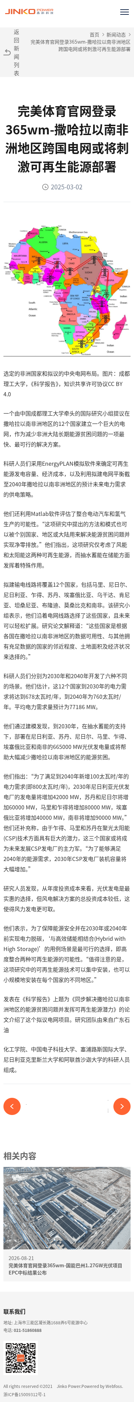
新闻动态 (116, 34)
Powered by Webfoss (101, 1386)
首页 (94, 34)
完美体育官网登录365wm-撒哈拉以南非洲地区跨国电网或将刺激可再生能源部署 (81, 45)
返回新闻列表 (16, 52)
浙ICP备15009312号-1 (24, 1394)
